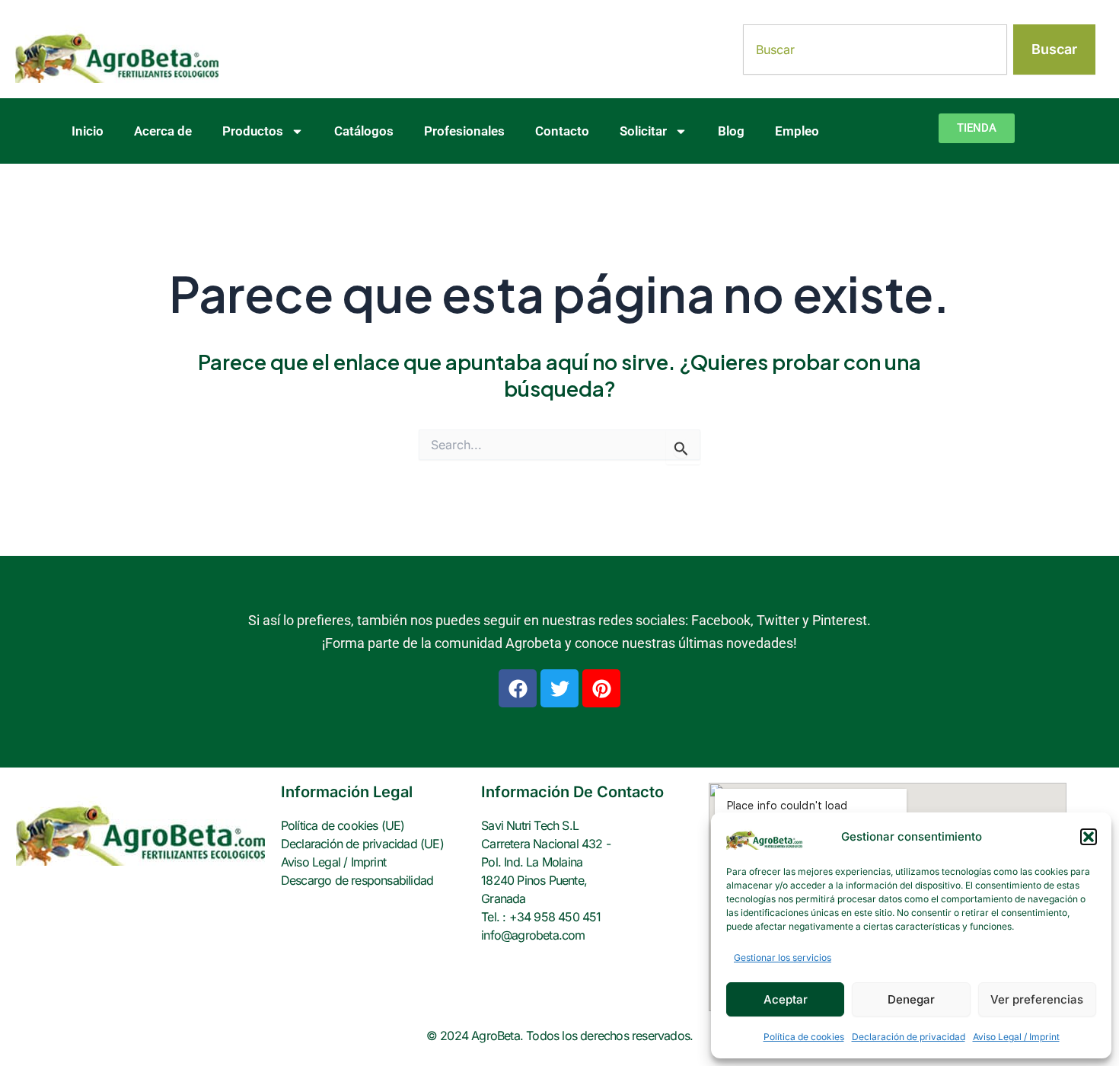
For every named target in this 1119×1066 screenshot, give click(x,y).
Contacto (562, 131)
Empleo (797, 131)
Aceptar (786, 999)
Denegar (911, 999)
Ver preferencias (1036, 999)
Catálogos (364, 131)
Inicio (88, 131)
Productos (252, 131)
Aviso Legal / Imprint (1016, 1036)
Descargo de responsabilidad (357, 880)
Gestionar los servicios (782, 957)
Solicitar (643, 131)
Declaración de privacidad (908, 1036)
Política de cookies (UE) (343, 825)
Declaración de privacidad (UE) (362, 843)
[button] (1088, 836)
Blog (731, 131)
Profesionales (464, 131)
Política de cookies (804, 1036)
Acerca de (163, 131)
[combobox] (875, 49)
